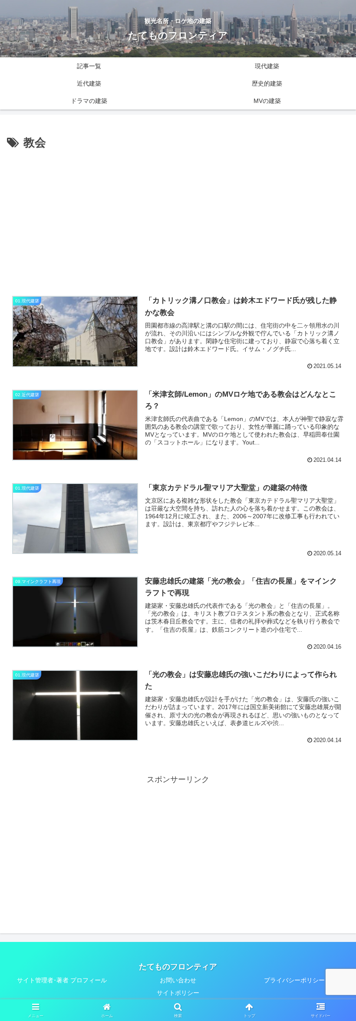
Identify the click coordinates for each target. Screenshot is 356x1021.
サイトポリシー (178, 992)
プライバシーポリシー (294, 980)
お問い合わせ (178, 980)
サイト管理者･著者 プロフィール (62, 980)
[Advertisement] (178, 217)
